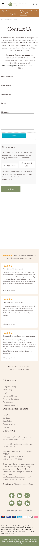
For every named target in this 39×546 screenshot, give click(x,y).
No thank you (27, 164)
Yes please (11, 166)
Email (3, 103)
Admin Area (19, 539)
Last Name (6, 85)
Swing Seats (7, 415)
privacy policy (6, 179)
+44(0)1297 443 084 (21, 469)
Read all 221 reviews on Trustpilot (18, 367)
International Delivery (10, 396)
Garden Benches (9, 424)
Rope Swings (7, 421)
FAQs (5, 393)
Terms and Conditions (11, 399)
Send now (11, 189)
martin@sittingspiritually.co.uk (18, 45)
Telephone (6, 94)
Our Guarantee (8, 402)
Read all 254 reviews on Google (19, 369)
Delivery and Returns (10, 405)
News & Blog (7, 390)
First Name (7, 76)
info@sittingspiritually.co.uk (12, 65)
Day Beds (6, 418)
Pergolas (6, 427)
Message (5, 112)
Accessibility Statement (15, 541)
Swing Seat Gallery (9, 386)
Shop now (23, 15)
